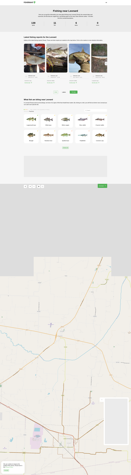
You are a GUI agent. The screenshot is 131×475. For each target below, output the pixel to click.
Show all (65, 147)
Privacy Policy (9, 467)
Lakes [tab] (64, 92)
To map (74, 92)
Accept (6, 470)
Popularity (31, 111)
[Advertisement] (65, 166)
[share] (25, 186)
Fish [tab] (56, 92)
